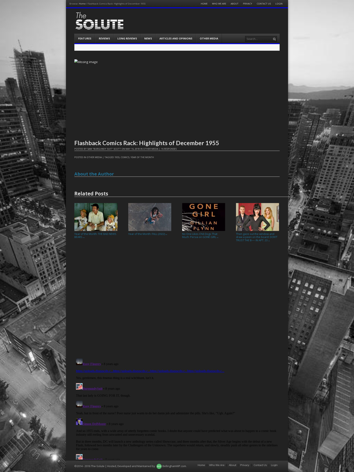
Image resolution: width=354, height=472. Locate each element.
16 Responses (169, 148)
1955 (117, 157)
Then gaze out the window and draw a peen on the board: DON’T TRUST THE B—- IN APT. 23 (256, 237)
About (234, 3)
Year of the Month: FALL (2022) (148, 234)
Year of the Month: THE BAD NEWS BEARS (95, 235)
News (148, 38)
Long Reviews (127, 38)
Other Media (209, 38)
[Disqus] (177, 301)
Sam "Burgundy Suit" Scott (104, 148)
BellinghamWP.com (174, 466)
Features (84, 38)
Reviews (104, 38)
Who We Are (219, 3)
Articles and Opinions (175, 38)
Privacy (247, 3)
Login (279, 3)
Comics (125, 157)
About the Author (94, 174)
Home (82, 3)
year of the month (142, 157)
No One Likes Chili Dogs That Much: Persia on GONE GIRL (200, 235)
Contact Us (264, 3)
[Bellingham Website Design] (159, 466)
